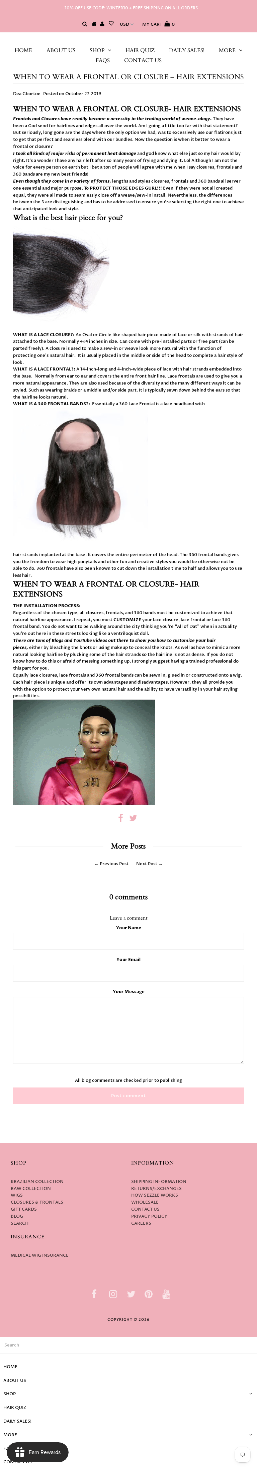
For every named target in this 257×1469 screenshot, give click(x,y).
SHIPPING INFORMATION (158, 1182)
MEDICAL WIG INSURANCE (40, 1255)
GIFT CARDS (24, 1209)
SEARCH (19, 1223)
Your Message (129, 992)
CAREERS (141, 1223)
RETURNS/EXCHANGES (156, 1189)
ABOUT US (61, 50)
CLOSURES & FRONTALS (37, 1202)
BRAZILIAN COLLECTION (37, 1182)
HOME (23, 50)
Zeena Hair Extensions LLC (128, 39)
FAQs (103, 60)
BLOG (17, 1216)
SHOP (97, 50)
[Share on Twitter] (133, 820)
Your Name (128, 928)
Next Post (146, 864)
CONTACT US (143, 60)
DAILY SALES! (186, 50)
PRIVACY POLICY (149, 1216)
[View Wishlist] (111, 24)
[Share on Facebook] (120, 820)
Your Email (128, 960)
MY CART (158, 24)
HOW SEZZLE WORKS (154, 1195)
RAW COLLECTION (31, 1189)
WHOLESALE (145, 1202)
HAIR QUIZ (140, 50)
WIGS (17, 1195)
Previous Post (114, 864)
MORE (227, 50)
